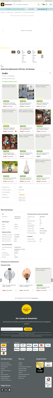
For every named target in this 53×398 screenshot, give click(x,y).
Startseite (3, 12)
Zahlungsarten (4, 366)
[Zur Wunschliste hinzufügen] (50, 73)
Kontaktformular (27, 334)
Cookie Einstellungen (6, 380)
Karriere (20, 372)
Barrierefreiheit (22, 376)
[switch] (48, 386)
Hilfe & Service (48, 1)
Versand (3, 368)
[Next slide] (42, 56)
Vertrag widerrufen (5, 376)
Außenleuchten (10, 12)
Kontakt (20, 364)
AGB (2, 372)
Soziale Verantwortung (23, 374)
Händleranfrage (22, 370)
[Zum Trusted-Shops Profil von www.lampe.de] (44, 367)
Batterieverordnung (6, 370)
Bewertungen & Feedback (24, 366)
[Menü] (51, 377)
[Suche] (14, 4)
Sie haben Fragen (5, 362)
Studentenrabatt (22, 368)
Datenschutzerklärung (37, 336)
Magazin (20, 362)
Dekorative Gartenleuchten (29, 12)
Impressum (21, 378)
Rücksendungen (5, 378)
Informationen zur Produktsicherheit (10, 261)
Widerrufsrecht (4, 374)
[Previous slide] (11, 56)
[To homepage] (6, 4)
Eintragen (28, 329)
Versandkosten (11, 75)
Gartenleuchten (18, 12)
